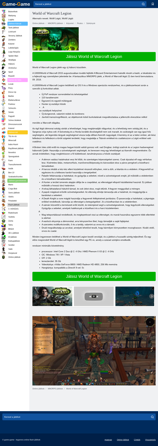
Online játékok (123, 440)
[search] (143, 4)
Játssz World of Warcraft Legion (94, 56)
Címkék (137, 440)
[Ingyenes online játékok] (16, 4)
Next (151, 296)
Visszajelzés (150, 440)
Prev (36, 296)
